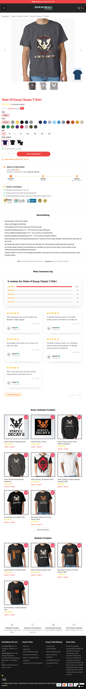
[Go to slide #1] (32, 86)
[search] (79, 8)
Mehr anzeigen (43, 530)
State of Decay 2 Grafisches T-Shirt (42, 479)
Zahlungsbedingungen (53, 652)
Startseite (5, 16)
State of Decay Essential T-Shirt (41, 570)
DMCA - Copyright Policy (31, 657)
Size (3, 130)
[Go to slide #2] (43, 86)
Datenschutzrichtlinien (30, 655)
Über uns (26, 646)
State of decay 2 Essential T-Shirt (15, 570)
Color (3, 118)
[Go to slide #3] (54, 86)
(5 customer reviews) (18, 104)
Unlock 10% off (4, 680)
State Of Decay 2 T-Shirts (39, 16)
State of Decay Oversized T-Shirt (14, 517)
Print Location (6, 137)
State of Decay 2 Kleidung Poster (15, 442)
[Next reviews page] (80, 395)
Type (3, 112)
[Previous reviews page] (70, 395)
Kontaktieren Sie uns (52, 660)
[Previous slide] (5, 50)
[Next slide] (81, 50)
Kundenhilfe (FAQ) (52, 663)
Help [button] (82, 686)
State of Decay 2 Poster (38, 442)
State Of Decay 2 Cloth (19, 16)
